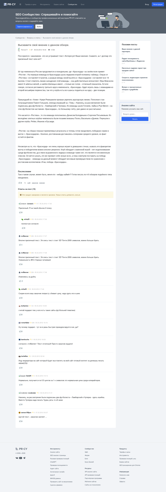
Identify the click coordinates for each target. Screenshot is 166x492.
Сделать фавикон (56, 485)
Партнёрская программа (93, 478)
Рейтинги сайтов (90, 481)
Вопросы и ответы (33, 38)
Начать (135, 119)
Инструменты (45, 4)
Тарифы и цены (30, 4)
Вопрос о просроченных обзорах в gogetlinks (131, 88)
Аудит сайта (54, 468)
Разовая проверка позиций (59, 458)
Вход (147, 4)
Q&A (86, 452)
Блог (82, 4)
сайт (29, 183)
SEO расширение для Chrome (129, 465)
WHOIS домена (55, 478)
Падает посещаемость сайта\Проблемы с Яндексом (133, 59)
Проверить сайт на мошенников (61, 482)
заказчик (35, 183)
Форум (87, 455)
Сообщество (72, 4)
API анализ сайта (91, 472)
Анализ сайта (128, 105)
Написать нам (124, 475)
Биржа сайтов (59, 4)
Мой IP (52, 475)
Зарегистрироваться (24, 26)
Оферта (122, 481)
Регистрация (157, 4)
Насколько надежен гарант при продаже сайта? (134, 69)
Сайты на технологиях (92, 485)
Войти (39, 26)
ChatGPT (53, 462)
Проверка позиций (127, 458)
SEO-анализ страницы (58, 455)
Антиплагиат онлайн (57, 472)
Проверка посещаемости (59, 465)
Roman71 (24, 50)
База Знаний (89, 462)
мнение (42, 183)
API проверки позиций (92, 475)
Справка (122, 478)
